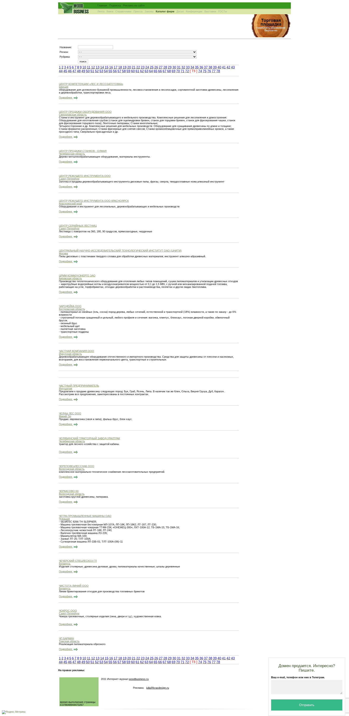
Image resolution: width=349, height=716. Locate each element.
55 (110, 71)
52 (97, 71)
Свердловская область (73, 114)
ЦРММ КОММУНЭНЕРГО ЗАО (77, 275)
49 (83, 71)
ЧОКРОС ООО (68, 610)
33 (188, 67)
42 (228, 67)
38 (210, 67)
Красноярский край (70, 203)
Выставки (210, 11)
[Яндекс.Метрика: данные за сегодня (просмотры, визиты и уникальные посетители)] (13, 712)
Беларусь (65, 563)
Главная (102, 5)
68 (169, 71)
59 (128, 71)
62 (142, 71)
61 (137, 71)
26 (156, 67)
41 (224, 67)
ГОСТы (222, 11)
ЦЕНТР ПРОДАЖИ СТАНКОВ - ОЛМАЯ (83, 151)
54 (106, 71)
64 (151, 71)
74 (200, 71)
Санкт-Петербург (69, 178)
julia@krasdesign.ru (157, 687)
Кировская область (70, 278)
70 (178, 71)
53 (101, 71)
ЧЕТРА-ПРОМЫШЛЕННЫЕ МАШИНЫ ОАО (85, 516)
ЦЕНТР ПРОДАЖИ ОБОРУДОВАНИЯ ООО (85, 111)
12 (93, 67)
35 (197, 67)
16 (111, 67)
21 (134, 67)
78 (218, 71)
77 (214, 71)
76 (209, 71)
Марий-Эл (65, 416)
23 (143, 67)
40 (219, 67)
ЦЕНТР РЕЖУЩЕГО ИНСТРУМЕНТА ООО (85, 175)
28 (165, 67)
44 (61, 71)
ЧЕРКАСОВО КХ (69, 491)
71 (182, 71)
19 (125, 67)
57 (119, 71)
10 (84, 67)
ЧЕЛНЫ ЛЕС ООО (70, 413)
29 (170, 67)
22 (138, 67)
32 (183, 67)
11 (88, 67)
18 (120, 67)
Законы (149, 11)
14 (102, 67)
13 (97, 67)
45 (65, 71)
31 (179, 67)
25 (152, 67)
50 (88, 71)
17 (116, 67)
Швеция (63, 86)
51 (92, 71)
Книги (110, 11)
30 (174, 67)
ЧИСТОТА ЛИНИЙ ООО (74, 585)
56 (115, 71)
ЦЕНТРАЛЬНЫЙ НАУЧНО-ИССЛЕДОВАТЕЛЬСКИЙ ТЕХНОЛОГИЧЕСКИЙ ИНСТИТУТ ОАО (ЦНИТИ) (120, 250)
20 (129, 67)
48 (79, 71)
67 (164, 71)
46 (70, 71)
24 (147, 67)
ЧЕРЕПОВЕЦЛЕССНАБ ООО (76, 466)
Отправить (306, 705)
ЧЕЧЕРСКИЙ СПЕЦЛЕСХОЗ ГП (78, 560)
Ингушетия (65, 388)
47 (74, 71)
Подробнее (66, 97)
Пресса (137, 11)
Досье (180, 11)
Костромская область (72, 309)
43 (233, 67)
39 (215, 67)
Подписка (115, 5)
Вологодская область (72, 469)
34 (192, 67)
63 (146, 71)
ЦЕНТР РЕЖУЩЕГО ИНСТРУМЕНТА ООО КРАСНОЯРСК (94, 200)
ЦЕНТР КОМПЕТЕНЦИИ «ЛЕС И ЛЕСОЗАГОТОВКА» (91, 84)
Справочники (123, 11)
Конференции (194, 11)
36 (201, 67)
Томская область (69, 641)
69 (173, 71)
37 (206, 67)
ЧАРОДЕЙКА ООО (70, 306)
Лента (100, 11)
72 (187, 71)
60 (133, 71)
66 (160, 71)
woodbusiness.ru (139, 679)
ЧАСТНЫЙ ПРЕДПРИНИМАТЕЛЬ (79, 385)
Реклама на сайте (134, 5)
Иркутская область (70, 353)
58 (124, 71)
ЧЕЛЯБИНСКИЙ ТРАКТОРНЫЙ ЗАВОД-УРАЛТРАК (89, 438)
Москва (63, 253)
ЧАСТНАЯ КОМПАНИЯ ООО (76, 351)
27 (161, 67)
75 (205, 71)
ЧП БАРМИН (66, 638)
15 (106, 67)
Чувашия (64, 518)
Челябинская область (72, 153)
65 (155, 71)
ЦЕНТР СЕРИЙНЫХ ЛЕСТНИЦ (78, 225)
